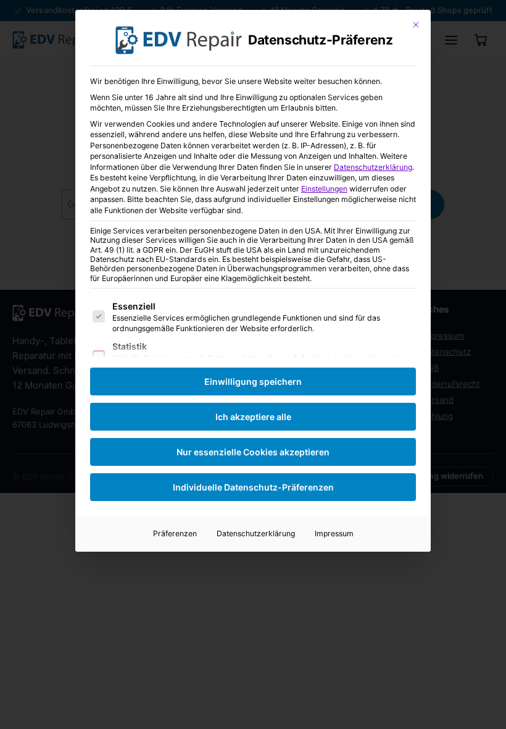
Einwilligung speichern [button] (253, 381)
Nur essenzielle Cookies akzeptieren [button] (253, 452)
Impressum (334, 533)
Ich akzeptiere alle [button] (253, 416)
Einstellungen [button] (324, 188)
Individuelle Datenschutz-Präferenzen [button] (253, 487)
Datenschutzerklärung (373, 167)
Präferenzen (175, 533)
